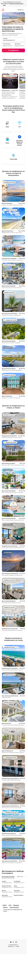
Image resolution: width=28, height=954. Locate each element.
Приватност (11, 946)
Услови (17, 946)
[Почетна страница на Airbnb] (3, 9)
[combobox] (13, 40)
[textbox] (7, 46)
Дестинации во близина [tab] (8, 876)
